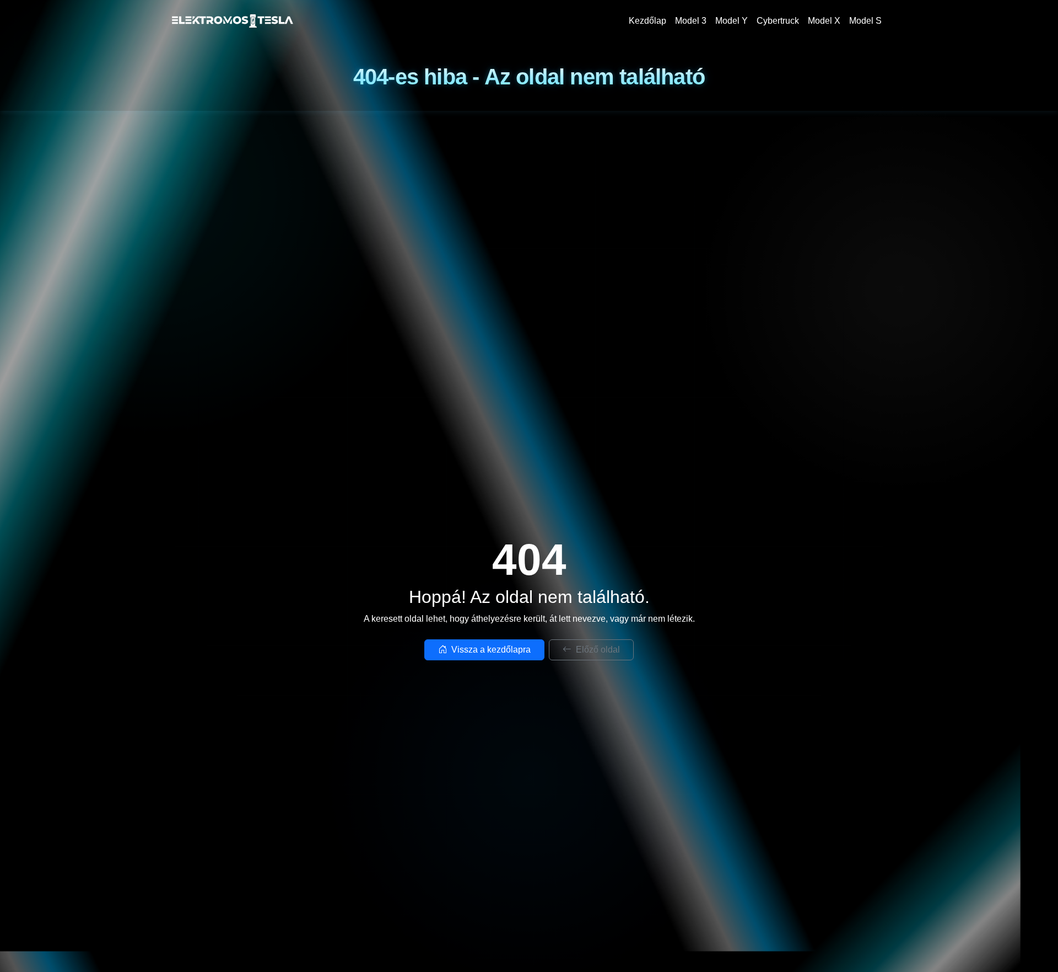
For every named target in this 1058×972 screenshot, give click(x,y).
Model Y (731, 20)
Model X (824, 20)
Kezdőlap (647, 20)
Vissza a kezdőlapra (490, 649)
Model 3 (690, 20)
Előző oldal (597, 649)
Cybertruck (778, 20)
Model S (865, 20)
